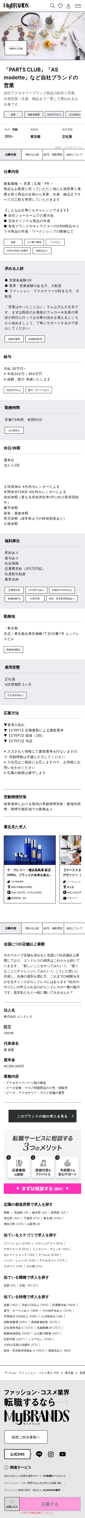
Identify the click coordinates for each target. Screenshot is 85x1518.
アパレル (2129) (48, 1255)
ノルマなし (55, 242)
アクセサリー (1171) (51, 1260)
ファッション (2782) (17, 1243)
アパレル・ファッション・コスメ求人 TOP (31, 1373)
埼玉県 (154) (12, 1218)
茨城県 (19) (21, 1212)
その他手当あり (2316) (57, 1310)
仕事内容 (10, 154)
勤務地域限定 (13, 649)
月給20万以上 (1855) (35, 1305)
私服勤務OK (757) (48, 1327)
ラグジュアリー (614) (49, 1243)
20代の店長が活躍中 (17, 250)
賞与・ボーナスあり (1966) (21, 1310)
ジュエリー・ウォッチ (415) (51, 1249)
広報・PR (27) (28, 1285)
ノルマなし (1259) (40, 1339)
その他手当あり (36, 589)
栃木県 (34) (39, 1212)
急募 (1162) (11, 1305)
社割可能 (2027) (14, 1339)
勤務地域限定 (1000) (17, 1333)
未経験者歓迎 (35, 338)
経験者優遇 (34, 114)
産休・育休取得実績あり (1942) (24, 1350)
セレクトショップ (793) (19, 1255)
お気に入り (12, 1506)
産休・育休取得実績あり (62, 598)
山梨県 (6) (33, 1224)
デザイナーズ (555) (16, 1249)
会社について (74, 154)
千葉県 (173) (32, 1218)
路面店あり (42, 250)
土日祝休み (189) (52, 1316)
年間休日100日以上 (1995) (21, 1316)
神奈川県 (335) (14, 1224)
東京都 (69, 1373)
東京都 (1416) (52, 1218)
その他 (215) (34, 1266)
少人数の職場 (34, 242)
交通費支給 (14, 589)
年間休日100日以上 (62, 589)
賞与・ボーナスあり (38, 390)
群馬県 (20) (58, 1212)
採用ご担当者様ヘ (26, 1437)
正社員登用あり (15, 695)
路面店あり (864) (59, 1350)
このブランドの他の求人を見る (42, 1116)
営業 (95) (10, 1285)
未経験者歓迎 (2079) (44, 1322)
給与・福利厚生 (53, 154)
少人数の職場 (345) (46, 1333)
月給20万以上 (54, 114)
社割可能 (35, 598)
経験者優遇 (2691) (15, 1322)
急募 (13, 114)
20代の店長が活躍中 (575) (21, 1345)
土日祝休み (75, 114)
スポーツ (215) (13, 1266)
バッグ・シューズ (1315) (19, 1260)
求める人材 (32, 154)
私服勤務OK (14, 598)
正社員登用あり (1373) (18, 1327)
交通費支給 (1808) (64, 1305)
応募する (50, 1504)
